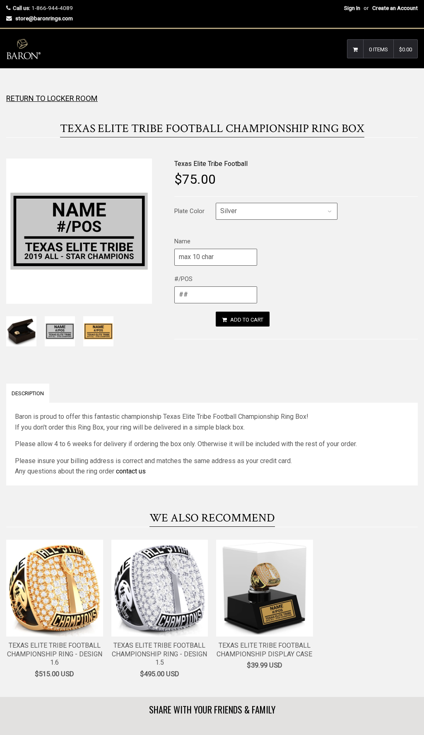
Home (13, 85)
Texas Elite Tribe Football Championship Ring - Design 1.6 (54, 654)
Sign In (352, 8)
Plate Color (189, 211)
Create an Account (395, 8)
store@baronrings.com (44, 18)
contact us (131, 471)
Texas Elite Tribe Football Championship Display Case (264, 649)
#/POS (183, 279)
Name (182, 241)
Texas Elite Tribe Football (211, 164)
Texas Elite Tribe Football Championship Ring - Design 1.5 (159, 654)
